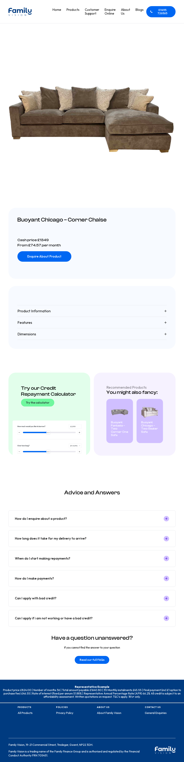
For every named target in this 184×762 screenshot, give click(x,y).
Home (56, 10)
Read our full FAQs (92, 660)
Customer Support (92, 11)
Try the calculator (37, 402)
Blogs (139, 10)
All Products (25, 713)
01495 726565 (162, 11)
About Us (125, 11)
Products (72, 10)
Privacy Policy (64, 713)
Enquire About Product (44, 256)
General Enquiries (156, 713)
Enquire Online (110, 11)
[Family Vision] (20, 12)
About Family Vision (109, 713)
